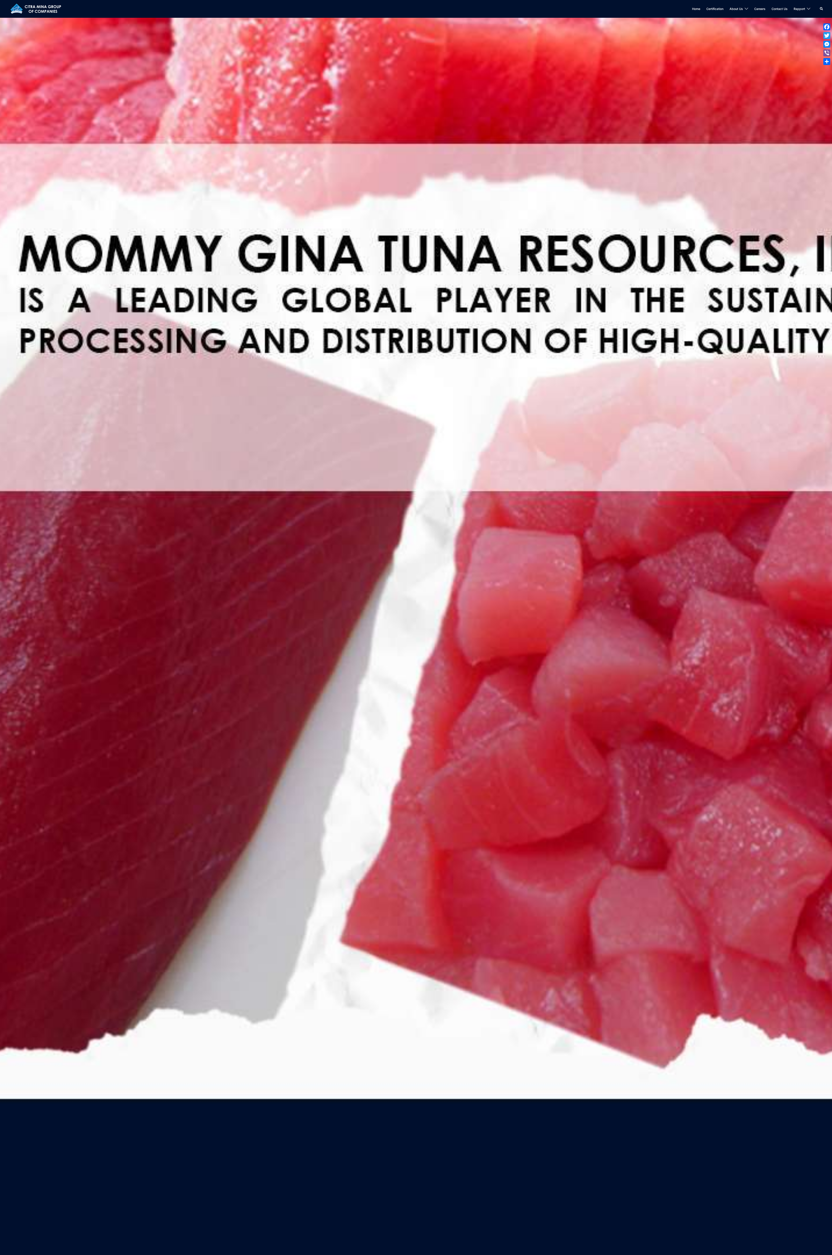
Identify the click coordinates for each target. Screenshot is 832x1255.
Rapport (799, 9)
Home (696, 9)
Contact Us (780, 9)
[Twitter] (826, 35)
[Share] (826, 61)
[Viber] (826, 53)
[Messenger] (826, 44)
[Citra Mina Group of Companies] (38, 8)
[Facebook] (826, 27)
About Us (736, 9)
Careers (759, 9)
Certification (714, 9)
